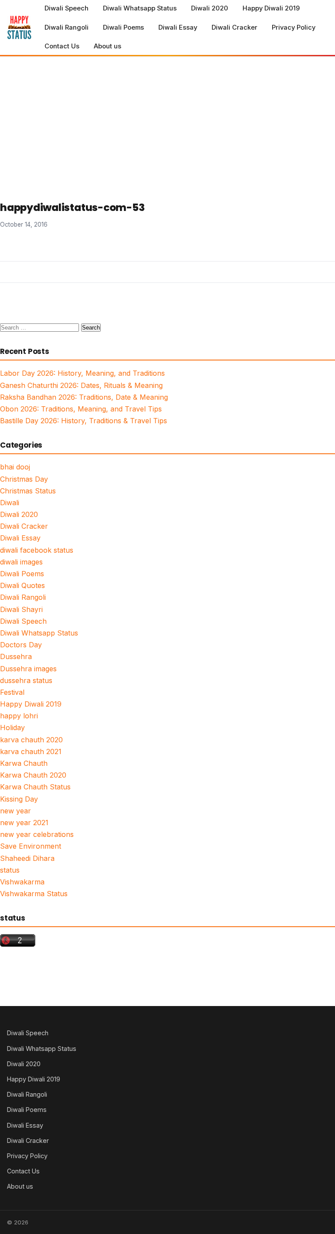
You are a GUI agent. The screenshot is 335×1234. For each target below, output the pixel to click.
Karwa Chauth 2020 (33, 775)
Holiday (12, 727)
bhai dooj (15, 466)
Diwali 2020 (209, 8)
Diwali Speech (66, 8)
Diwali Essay (177, 27)
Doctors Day (21, 644)
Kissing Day (19, 799)
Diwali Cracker (234, 27)
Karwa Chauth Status (35, 786)
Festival (12, 692)
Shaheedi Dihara (27, 858)
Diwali (9, 502)
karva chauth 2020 (31, 739)
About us (107, 46)
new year (15, 810)
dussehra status (26, 680)
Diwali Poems (123, 27)
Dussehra (16, 656)
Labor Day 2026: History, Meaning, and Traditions (82, 373)
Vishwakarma (22, 881)
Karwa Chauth (24, 763)
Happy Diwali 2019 (271, 8)
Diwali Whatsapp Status (140, 8)
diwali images (21, 562)
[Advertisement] (167, 122)
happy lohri (19, 715)
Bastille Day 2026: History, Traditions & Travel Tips (83, 420)
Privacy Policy (293, 27)
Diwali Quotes (22, 585)
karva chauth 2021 (31, 751)
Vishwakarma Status (34, 893)
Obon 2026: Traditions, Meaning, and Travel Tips (81, 409)
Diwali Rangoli (66, 27)
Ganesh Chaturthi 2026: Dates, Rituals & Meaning (81, 385)
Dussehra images (28, 668)
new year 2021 (24, 822)
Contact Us (61, 46)
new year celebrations (37, 834)
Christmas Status (28, 490)
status (10, 870)
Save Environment (30, 846)
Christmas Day (24, 479)
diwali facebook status (36, 550)
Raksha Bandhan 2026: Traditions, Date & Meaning (84, 397)
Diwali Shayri (21, 609)
